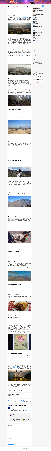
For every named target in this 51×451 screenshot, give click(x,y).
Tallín (33, 71)
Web (8, 441)
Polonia (34, 59)
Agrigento (34, 62)
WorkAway (41, 73)
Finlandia (39, 65)
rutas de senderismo (35, 69)
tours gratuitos (36, 71)
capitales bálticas (37, 62)
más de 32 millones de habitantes (23, 17)
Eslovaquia (34, 65)
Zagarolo (34, 74)
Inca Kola (24, 365)
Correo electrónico (10, 438)
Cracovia (38, 64)
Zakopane (36, 74)
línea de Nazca (14, 264)
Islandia (34, 54)
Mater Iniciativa (21, 314)
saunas (34, 70)
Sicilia (41, 70)
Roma (37, 68)
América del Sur (15, 390)
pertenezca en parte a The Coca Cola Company (16, 367)
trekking (39, 71)
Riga (35, 68)
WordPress (30, 449)
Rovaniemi (39, 68)
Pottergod (10, 1)
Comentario (9, 427)
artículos (23, 55)
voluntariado (36, 72)
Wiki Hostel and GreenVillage (36, 73)
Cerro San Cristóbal (16, 19)
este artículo (11, 192)
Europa (33, 46)
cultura (17, 390)
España (34, 50)
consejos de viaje (35, 64)
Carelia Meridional (35, 63)
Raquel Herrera (13, 414)
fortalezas (41, 65)
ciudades (41, 63)
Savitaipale (36, 70)
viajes (33, 72)
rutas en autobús (40, 69)
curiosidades (19, 390)
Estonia (34, 51)
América (34, 44)
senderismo (39, 70)
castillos (38, 63)
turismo (22, 390)
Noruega (35, 58)
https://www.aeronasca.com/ (28, 410)
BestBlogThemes (25, 449)
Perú (20, 390)
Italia (34, 55)
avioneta (22, 267)
